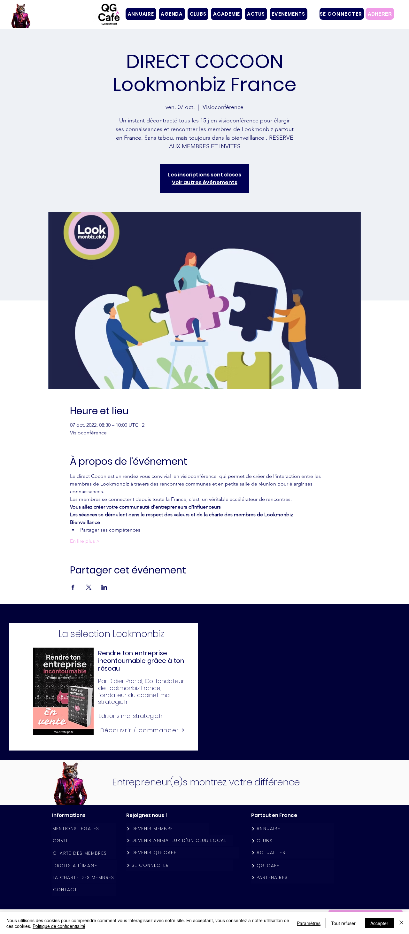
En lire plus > (85, 541)
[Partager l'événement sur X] (89, 587)
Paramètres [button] (308, 923)
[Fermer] (401, 923)
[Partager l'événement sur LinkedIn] (104, 587)
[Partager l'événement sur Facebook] (73, 587)
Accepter (379, 923)
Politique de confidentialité (59, 926)
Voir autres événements (204, 182)
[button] (198, 14)
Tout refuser (343, 923)
